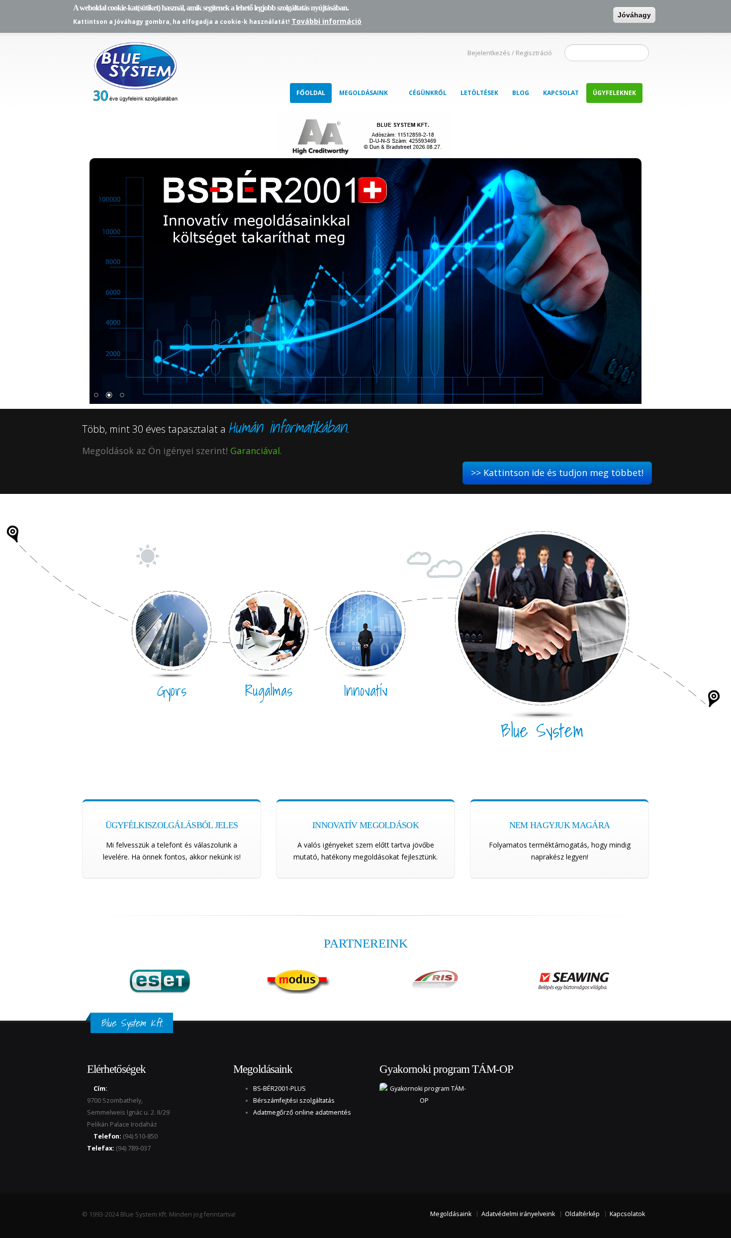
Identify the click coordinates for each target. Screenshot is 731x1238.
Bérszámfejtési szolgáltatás (294, 1100)
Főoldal (310, 93)
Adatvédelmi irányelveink (518, 1214)
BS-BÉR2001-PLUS (279, 1088)
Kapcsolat (561, 93)
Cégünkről (428, 93)
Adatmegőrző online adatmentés (302, 1112)
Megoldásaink (363, 93)
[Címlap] (134, 69)
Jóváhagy (634, 15)
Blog (520, 93)
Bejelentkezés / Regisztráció (509, 53)
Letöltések (479, 93)
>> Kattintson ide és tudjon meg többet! (557, 472)
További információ (326, 21)
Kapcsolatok (627, 1214)
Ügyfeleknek (614, 93)
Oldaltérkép (582, 1214)
